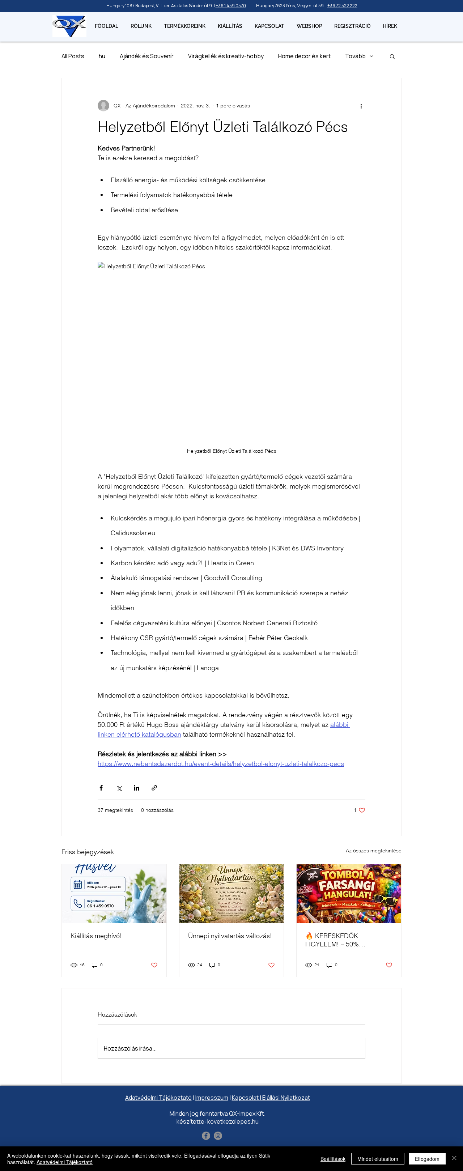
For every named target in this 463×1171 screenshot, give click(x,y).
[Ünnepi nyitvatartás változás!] (231, 893)
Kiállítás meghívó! (96, 936)
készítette (190, 1121)
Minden (179, 1113)
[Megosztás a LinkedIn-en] (136, 787)
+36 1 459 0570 (231, 6)
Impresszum (211, 1098)
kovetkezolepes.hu (233, 1121)
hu (102, 56)
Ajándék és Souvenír (147, 56)
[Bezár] (454, 1158)
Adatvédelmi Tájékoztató (158, 1098)
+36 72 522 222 (342, 6)
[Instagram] (218, 1136)
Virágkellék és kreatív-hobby (226, 56)
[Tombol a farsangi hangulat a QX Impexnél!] (349, 893)
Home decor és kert (304, 56)
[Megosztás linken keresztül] (154, 787)
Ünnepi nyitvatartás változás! (230, 936)
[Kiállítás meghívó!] (114, 893)
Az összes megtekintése (374, 850)
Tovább (355, 56)
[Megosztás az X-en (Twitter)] (118, 787)
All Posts (72, 56)
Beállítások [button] (332, 1158)
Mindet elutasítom (377, 1158)
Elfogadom (427, 1158)
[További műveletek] (361, 105)
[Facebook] (206, 1136)
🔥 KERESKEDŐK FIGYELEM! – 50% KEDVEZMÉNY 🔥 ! (333, 940)
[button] (392, 56)
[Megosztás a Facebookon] (101, 787)
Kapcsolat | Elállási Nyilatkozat (271, 1098)
